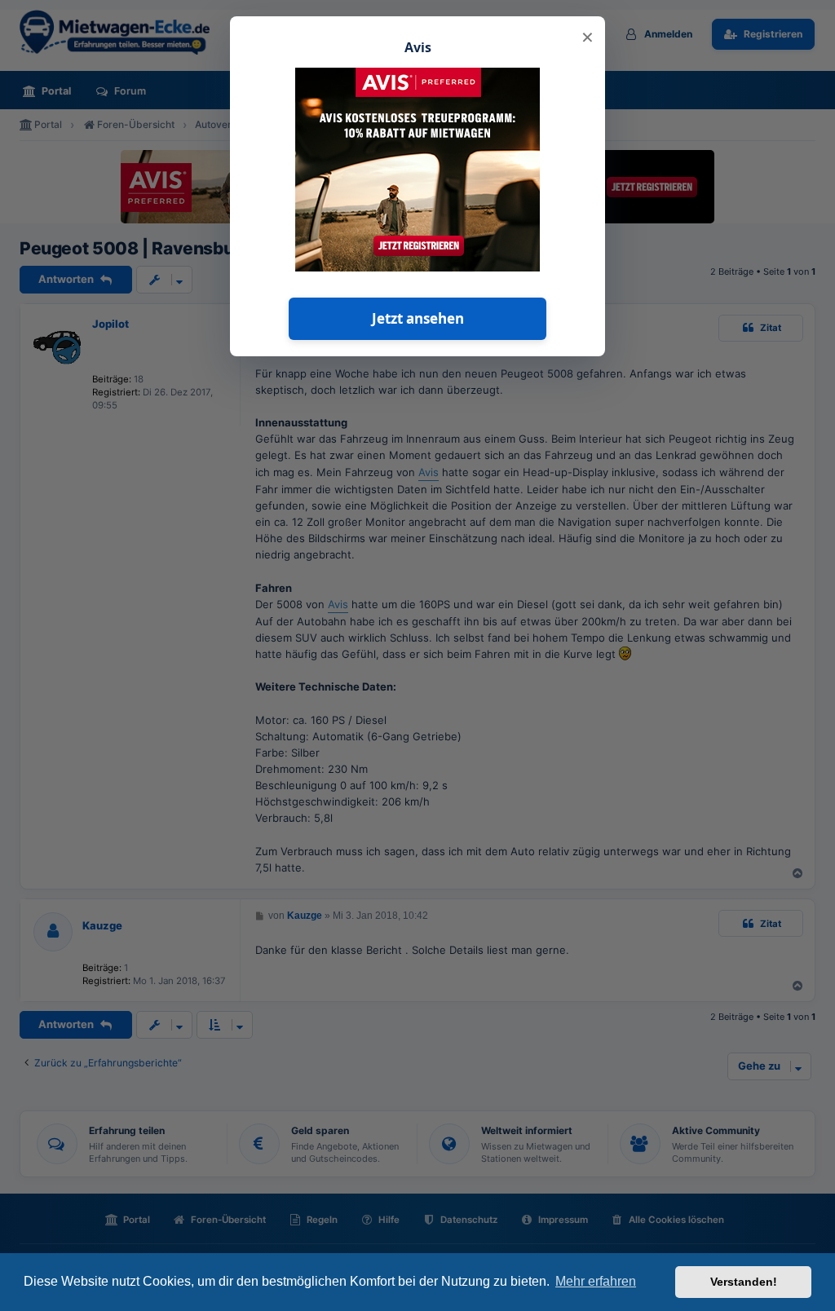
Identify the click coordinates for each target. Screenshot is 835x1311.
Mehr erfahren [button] (595, 1281)
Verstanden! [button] (743, 1281)
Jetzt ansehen (418, 318)
